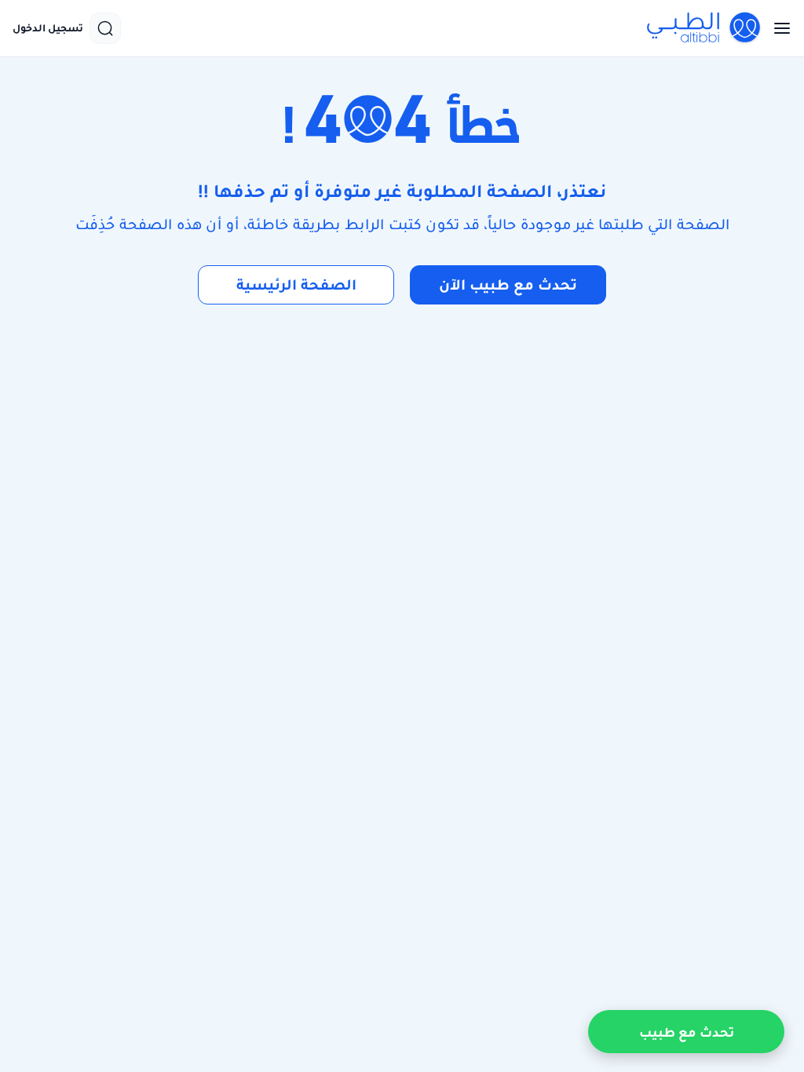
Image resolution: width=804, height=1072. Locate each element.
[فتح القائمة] (777, 28)
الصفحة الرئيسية (296, 284)
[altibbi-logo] (704, 28)
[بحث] (105, 28)
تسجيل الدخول (48, 28)
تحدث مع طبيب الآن (508, 284)
